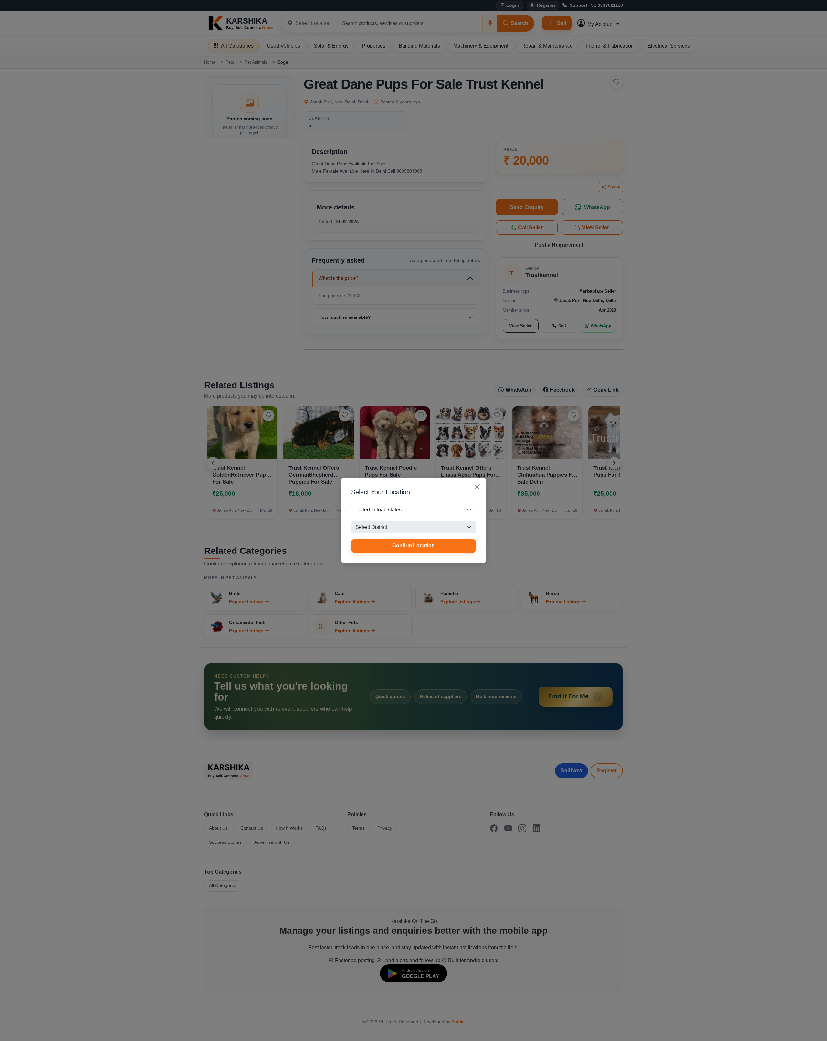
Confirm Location (413, 545)
